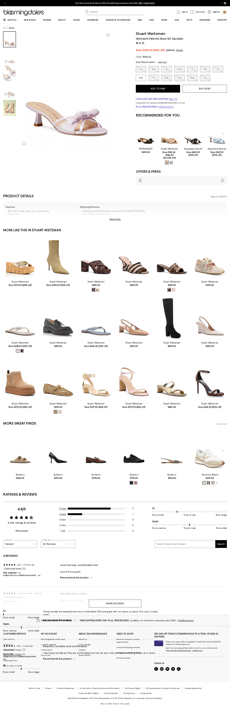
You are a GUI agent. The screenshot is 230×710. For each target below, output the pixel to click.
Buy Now (204, 88)
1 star (62, 531)
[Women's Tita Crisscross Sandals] (217, 133)
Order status (46, 650)
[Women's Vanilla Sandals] (146, 133)
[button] (58, 89)
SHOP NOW (149, 3)
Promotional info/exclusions (178, 650)
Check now (197, 650)
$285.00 (154, 50)
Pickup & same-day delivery (129, 653)
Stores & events (123, 658)
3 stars (62, 519)
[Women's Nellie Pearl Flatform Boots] (20, 379)
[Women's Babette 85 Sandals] (134, 379)
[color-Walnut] (22, 350)
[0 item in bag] (224, 12)
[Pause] (225, 3)
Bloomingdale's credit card (53, 639)
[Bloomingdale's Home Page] (23, 13)
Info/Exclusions (166, 107)
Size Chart (162, 62)
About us (83, 639)
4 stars (62, 514)
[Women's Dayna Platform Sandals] (96, 257)
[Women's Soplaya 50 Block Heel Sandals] (169, 133)
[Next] (223, 133)
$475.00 (170, 50)
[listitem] (115, 3)
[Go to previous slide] (5, 3)
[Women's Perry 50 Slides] (172, 257)
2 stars (62, 525)
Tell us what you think (12, 666)
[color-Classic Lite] (93, 289)
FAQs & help (8, 650)
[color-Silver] (171, 162)
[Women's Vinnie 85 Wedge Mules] (134, 257)
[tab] (9, 39)
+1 (216, 483)
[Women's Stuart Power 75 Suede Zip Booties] (58, 257)
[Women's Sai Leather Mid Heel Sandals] (96, 379)
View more (115, 219)
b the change (84, 644)
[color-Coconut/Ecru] (204, 482)
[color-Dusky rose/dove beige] (135, 482)
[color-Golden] (55, 411)
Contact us (8, 644)
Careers (82, 650)
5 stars (62, 508)
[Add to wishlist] (108, 35)
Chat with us (8, 639)
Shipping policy (10, 660)
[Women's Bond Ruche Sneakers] (210, 257)
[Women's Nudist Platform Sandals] (210, 379)
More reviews (115, 603)
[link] (146, 150)
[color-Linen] (173, 289)
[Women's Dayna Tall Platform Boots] (172, 318)
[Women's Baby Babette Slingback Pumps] (134, 318)
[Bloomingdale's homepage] (4, 27)
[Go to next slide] (221, 3)
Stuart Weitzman (150, 33)
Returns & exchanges (12, 655)
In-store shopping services (128, 647)
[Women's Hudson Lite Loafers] (58, 318)
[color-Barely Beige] (167, 162)
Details (179, 50)
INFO (140, 3)
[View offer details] (181, 180)
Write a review (21, 530)
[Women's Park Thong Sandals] (20, 318)
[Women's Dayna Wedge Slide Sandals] (20, 257)
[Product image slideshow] (66, 89)
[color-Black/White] (208, 482)
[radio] (167, 163)
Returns (130, 220)
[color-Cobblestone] (213, 482)
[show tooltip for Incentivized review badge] (23, 568)
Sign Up (173, 99)
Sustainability (85, 655)
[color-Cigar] (169, 289)
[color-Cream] (59, 411)
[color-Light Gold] (98, 289)
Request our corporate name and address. (143, 698)
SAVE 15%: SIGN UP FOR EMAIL (56, 620)
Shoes (11, 28)
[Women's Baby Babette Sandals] (172, 379)
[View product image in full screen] (24, 143)
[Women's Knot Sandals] (193, 133)
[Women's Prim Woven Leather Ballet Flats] (58, 379)
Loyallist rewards (48, 644)
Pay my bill (46, 655)
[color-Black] (131, 482)
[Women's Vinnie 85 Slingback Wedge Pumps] (210, 318)
